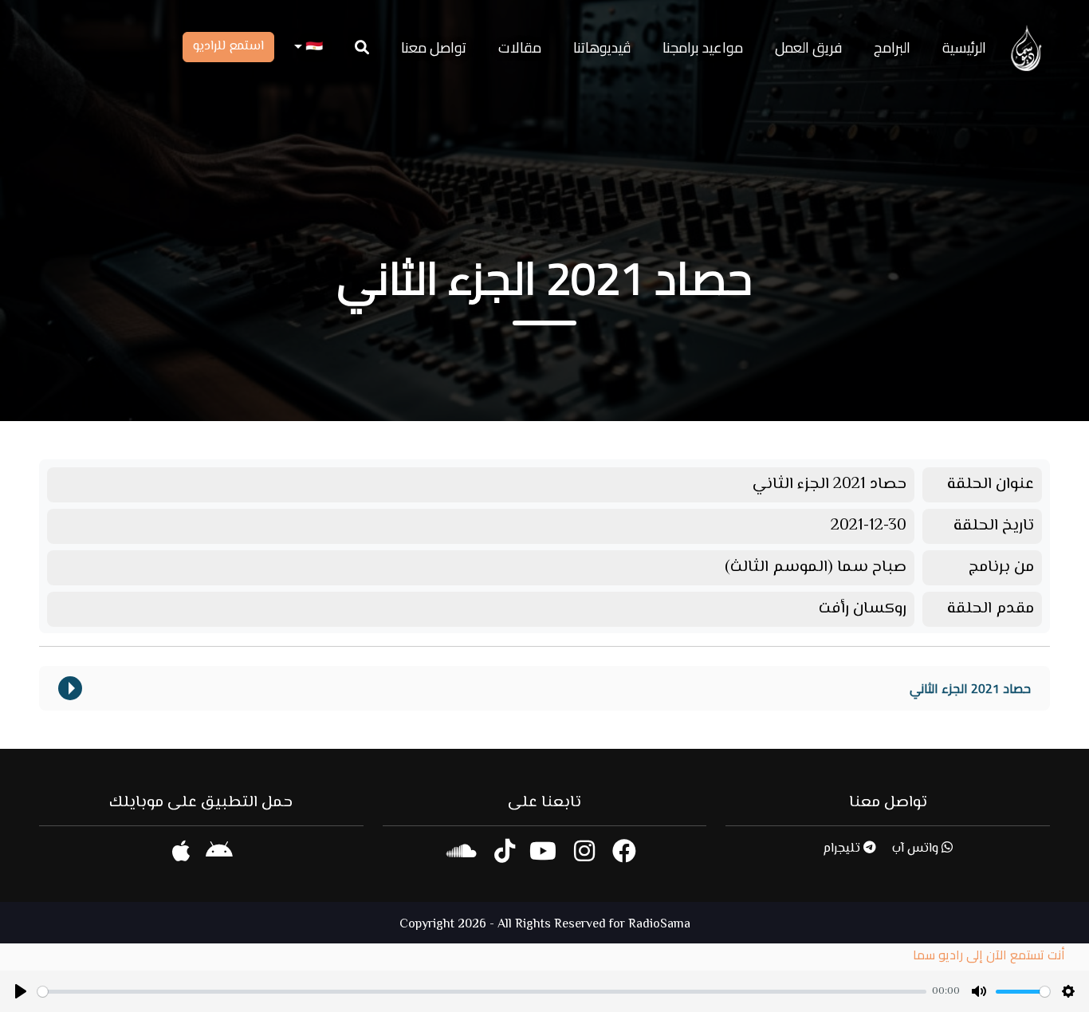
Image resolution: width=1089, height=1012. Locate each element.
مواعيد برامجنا (702, 47)
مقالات (519, 47)
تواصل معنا (433, 47)
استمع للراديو (228, 47)
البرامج (892, 47)
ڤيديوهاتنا (602, 47)
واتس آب (917, 849)
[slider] (481, 991)
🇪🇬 (312, 47)
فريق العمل (808, 47)
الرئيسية (964, 47)
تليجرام (843, 849)
